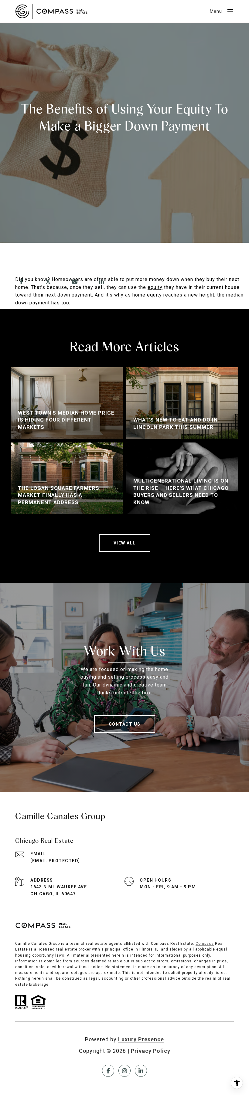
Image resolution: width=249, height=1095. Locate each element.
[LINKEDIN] (141, 1071)
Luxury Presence (141, 1039)
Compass (205, 943)
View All (125, 543)
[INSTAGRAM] (124, 1071)
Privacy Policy (150, 1051)
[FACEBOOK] (108, 1071)
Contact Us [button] (125, 724)
